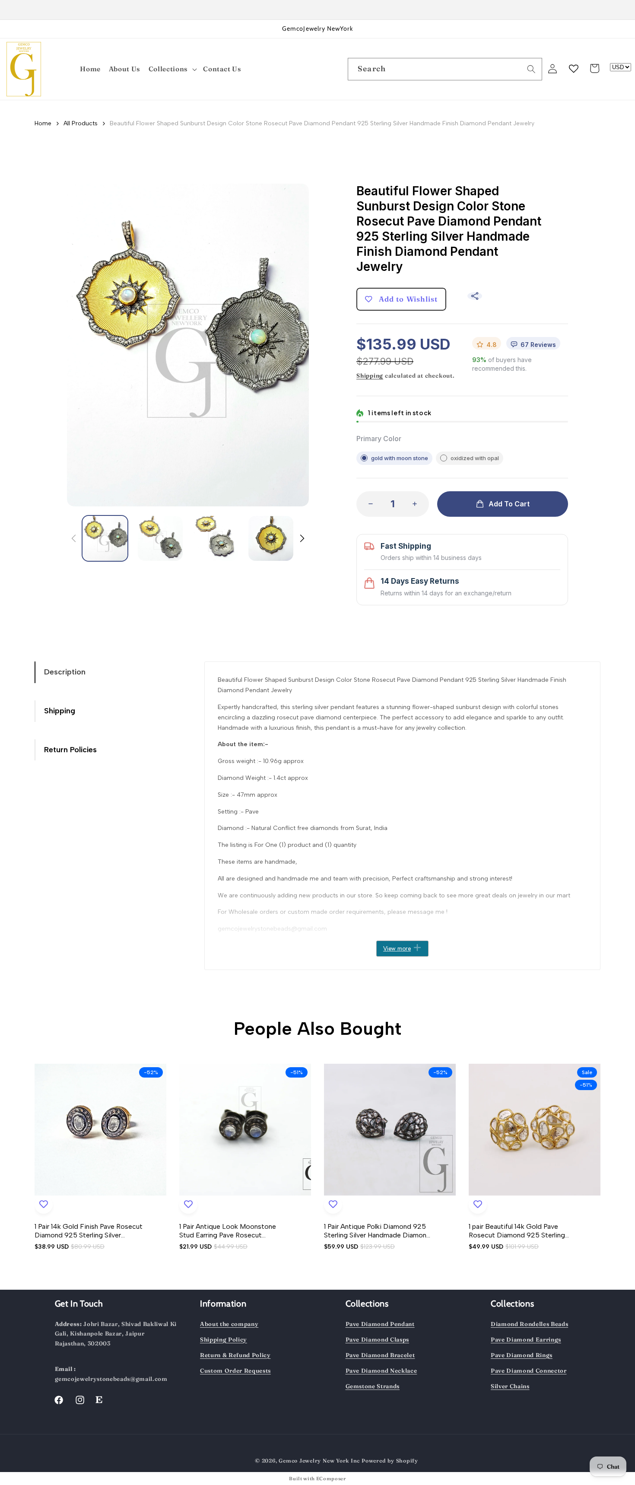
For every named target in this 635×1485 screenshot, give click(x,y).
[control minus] (368, 504)
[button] (173, 69)
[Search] (531, 68)
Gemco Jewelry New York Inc (319, 1460)
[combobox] (445, 69)
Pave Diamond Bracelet (380, 1354)
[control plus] (417, 504)
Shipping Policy (223, 1339)
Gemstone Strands (373, 1386)
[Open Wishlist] (573, 68)
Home (43, 123)
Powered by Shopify (390, 1460)
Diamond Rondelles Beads (529, 1323)
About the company (229, 1323)
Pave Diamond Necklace (381, 1370)
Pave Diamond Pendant (380, 1323)
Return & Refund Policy (235, 1354)
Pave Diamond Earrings (526, 1339)
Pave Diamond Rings (521, 1354)
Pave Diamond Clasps (378, 1339)
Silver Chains (510, 1386)
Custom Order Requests (235, 1370)
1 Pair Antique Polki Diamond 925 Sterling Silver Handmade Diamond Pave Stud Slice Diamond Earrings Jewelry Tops (377, 1231)
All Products (81, 123)
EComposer (331, 1478)
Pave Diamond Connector (529, 1370)
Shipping (369, 375)
